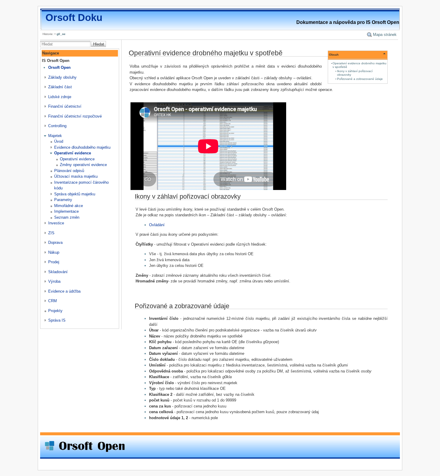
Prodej (53, 262)
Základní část (60, 87)
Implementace (66, 211)
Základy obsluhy (62, 77)
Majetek (55, 135)
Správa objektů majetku (74, 194)
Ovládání (157, 225)
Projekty (55, 310)
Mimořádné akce (68, 205)
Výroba (54, 281)
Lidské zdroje (59, 97)
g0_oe (61, 34)
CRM (52, 301)
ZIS (51, 233)
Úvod (58, 141)
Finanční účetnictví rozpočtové (75, 116)
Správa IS (57, 320)
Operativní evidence (72, 153)
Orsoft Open (59, 67)
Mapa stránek (385, 34)
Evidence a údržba (64, 291)
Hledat (98, 44)
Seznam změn (66, 217)
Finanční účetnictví (64, 106)
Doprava (55, 242)
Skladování (58, 272)
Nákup (53, 252)
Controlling (57, 126)
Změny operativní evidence (83, 164)
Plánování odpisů (69, 170)
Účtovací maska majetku (76, 176)
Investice (56, 223)
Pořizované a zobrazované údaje (360, 78)
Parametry (63, 199)
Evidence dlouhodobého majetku (82, 147)
